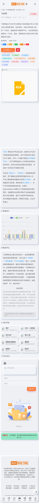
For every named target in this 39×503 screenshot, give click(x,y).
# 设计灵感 (15, 62)
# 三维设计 (15, 55)
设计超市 (26, 182)
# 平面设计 (25, 55)
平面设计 (21, 173)
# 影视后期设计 (7, 58)
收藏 (34, 14)
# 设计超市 (24, 62)
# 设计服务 (5, 62)
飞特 (4, 152)
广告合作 (32, 486)
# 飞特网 (5, 65)
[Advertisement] (19, 123)
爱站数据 (9, 261)
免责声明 (24, 486)
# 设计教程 (31, 58)
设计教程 (27, 179)
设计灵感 (18, 10)
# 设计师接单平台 (20, 58)
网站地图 (9, 488)
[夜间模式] (36, 492)
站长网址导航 (18, 495)
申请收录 (24, 488)
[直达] (18, 329)
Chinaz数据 (19, 261)
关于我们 (9, 486)
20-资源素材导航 (10, 10)
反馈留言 (16, 488)
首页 (3, 10)
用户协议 (16, 486)
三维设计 (11, 173)
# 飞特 (32, 62)
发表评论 (31, 389)
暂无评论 (6, 356)
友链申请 (32, 488)
